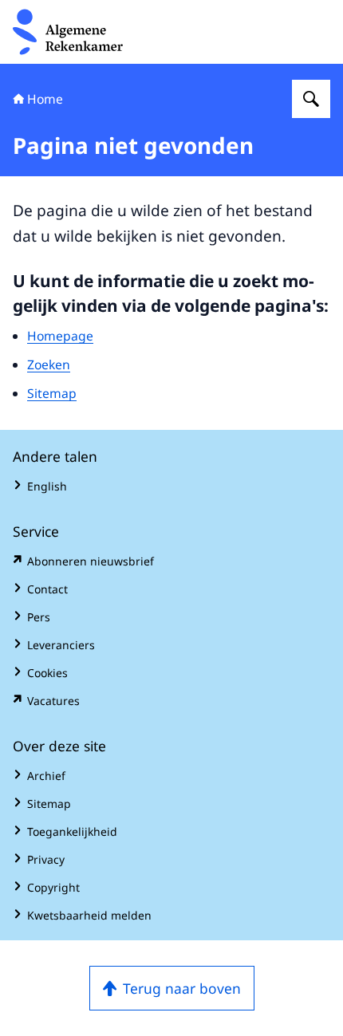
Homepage (60, 336)
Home (45, 99)
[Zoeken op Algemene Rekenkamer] (311, 99)
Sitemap (52, 393)
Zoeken (48, 364)
